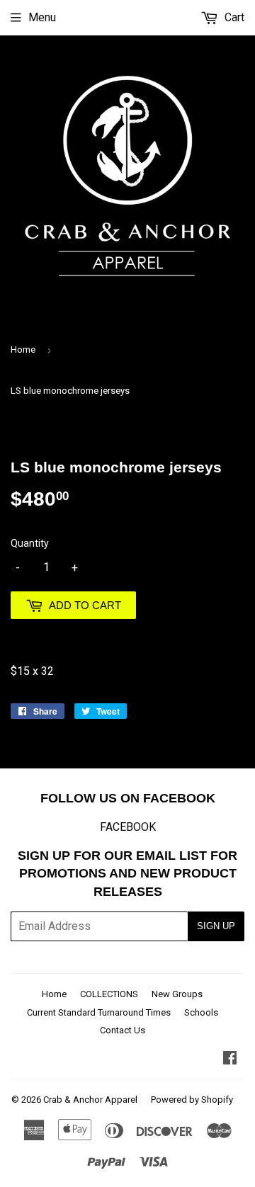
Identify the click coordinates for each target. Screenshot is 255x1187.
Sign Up (216, 926)
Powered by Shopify (192, 1099)
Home (23, 349)
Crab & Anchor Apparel (90, 1099)
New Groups (177, 994)
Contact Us (122, 1030)
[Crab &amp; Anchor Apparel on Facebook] (229, 1059)
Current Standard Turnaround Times (99, 1012)
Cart (233, 17)
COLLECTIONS (109, 994)
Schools (201, 1012)
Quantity (30, 543)
